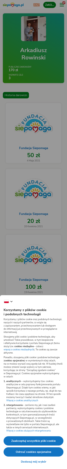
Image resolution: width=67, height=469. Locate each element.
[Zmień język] (8, 301)
